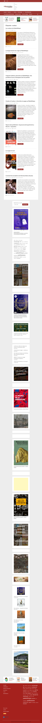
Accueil (5, 12)
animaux (17, 240)
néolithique (22, 251)
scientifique (33, 702)
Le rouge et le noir (10, 150)
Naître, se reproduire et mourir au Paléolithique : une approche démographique (12, 679)
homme (15, 247)
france (24, 244)
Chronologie (20, 12)
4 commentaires (20, 177)
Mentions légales (6, 711)
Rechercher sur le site (18, 202)
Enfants (30, 14)
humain (15, 249)
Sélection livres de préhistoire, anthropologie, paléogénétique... (22, 273)
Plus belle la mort (17, 645)
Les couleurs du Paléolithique (13, 28)
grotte (15, 246)
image (17, 249)
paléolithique (20, 253)
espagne (30, 688)
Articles (15, 12)
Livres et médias (25, 14)
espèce (27, 243)
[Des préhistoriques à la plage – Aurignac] (21, 628)
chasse (26, 687)
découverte (23, 243)
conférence (16, 243)
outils (14, 253)
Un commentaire (20, 52)
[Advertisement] (21, 484)
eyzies (28, 690)
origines (30, 696)
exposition (18, 244)
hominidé (25, 246)
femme (21, 244)
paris (36, 698)
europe (15, 244)
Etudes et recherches (10, 195)
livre (19, 249)
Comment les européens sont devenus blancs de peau (19, 175)
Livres (4, 691)
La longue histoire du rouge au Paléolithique (17, 50)
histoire (22, 246)
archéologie (17, 241)
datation (21, 243)
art (20, 241)
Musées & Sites (18, 14)
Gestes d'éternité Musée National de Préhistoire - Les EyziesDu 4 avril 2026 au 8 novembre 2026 (21, 233)
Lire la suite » (20, 44)
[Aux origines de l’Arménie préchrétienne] (21, 615)
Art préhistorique (28, 12)
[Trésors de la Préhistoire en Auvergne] (21, 591)
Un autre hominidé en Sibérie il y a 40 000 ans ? (35, 679)
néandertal (16, 251)
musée (24, 249)
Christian (14, 30)
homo (24, 693)
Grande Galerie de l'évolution (21, 562)
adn (14, 240)
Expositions (35, 20)
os (25, 251)
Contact (4, 709)
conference (26, 241)
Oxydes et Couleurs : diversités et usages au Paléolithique (20, 101)
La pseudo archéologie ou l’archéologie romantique (23, 19)
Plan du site (5, 708)
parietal (25, 253)
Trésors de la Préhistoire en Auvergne (21, 361)
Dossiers (9, 12)
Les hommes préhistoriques (9, 14)
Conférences (11, 20)
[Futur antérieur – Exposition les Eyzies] (21, 603)
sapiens (20, 256)
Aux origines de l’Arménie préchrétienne (23, 679)
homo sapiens (23, 247)
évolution (18, 258)
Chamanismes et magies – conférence (12, 19)
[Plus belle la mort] (21, 640)
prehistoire (15, 255)
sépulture (15, 258)
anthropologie (20, 240)
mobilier (21, 249)
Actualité (4, 685)
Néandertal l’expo (35, 19)
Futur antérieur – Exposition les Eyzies (21, 608)
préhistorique (16, 256)
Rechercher (25, 204)
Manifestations (5, 693)
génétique (19, 246)
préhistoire (21, 255)
